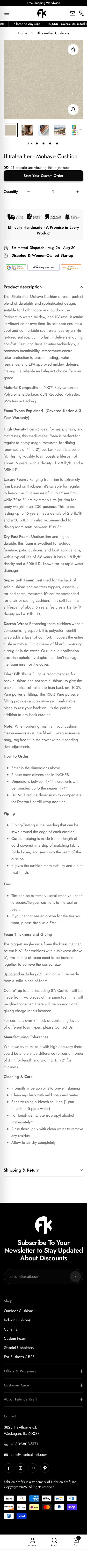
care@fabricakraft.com (29, 1454)
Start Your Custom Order (44, 175)
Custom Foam (15, 1338)
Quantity (11, 191)
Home (22, 33)
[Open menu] (6, 13)
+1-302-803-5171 (24, 1444)
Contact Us (63, 1027)
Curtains (10, 1329)
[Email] (72, 13)
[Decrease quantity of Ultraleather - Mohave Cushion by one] (28, 191)
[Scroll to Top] (78, 1524)
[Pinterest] (44, 1468)
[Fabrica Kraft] (42, 13)
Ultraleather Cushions (53, 33)
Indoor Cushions (17, 1320)
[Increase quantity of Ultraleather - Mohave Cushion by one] (77, 191)
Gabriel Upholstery (19, 1347)
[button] (76, 1542)
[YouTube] (32, 1468)
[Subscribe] (75, 1276)
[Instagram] (20, 1468)
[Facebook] (8, 1468)
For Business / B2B (19, 1357)
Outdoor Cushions (18, 1311)
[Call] (82, 13)
